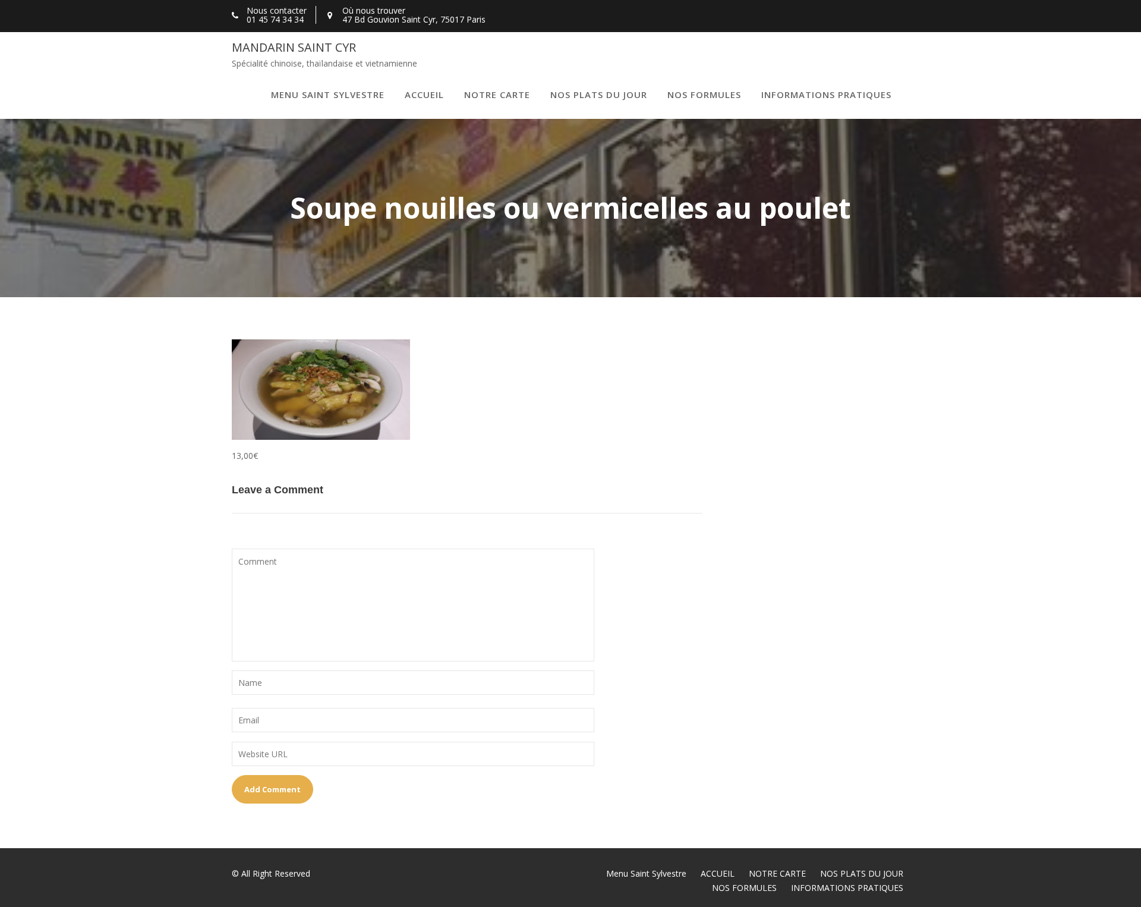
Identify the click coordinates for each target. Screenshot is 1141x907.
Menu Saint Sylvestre (327, 94)
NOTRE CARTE (497, 94)
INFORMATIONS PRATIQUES (826, 94)
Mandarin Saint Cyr (294, 47)
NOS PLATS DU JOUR (598, 94)
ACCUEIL (424, 94)
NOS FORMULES (704, 94)
